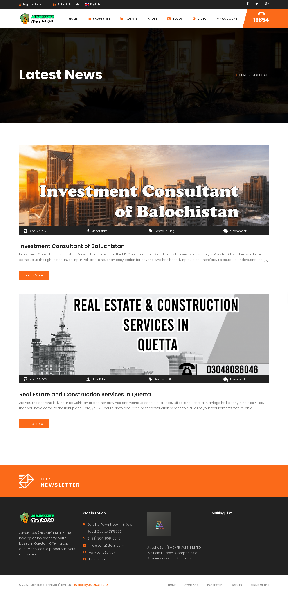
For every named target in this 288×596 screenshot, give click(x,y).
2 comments (239, 231)
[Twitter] (256, 3)
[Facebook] (247, 3)
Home (243, 75)
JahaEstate (99, 231)
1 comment (237, 379)
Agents (236, 585)
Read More (34, 275)
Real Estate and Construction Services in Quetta (85, 394)
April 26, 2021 (38, 379)
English (95, 4)
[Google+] (267, 3)
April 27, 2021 (38, 231)
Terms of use (260, 585)
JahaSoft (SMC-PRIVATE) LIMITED (176, 547)
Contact (191, 585)
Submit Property (68, 4)
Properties (215, 585)
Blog (171, 231)
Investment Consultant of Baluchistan (72, 246)
